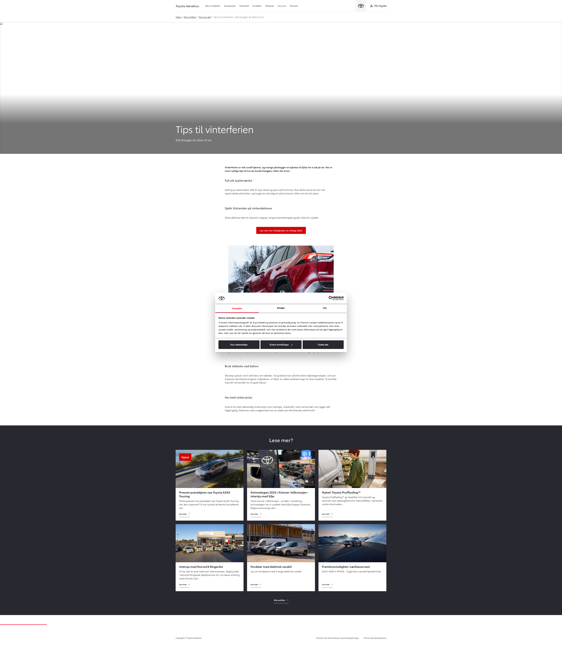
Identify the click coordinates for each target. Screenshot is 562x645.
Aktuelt (294, 5)
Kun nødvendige (238, 344)
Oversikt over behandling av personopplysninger (337, 638)
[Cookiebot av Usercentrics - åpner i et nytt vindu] (331, 298)
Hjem (178, 17)
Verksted (244, 5)
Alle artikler (190, 17)
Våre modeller (212, 5)
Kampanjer (230, 5)
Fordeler (257, 5)
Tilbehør (269, 5)
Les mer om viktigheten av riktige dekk (281, 230)
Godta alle (323, 344)
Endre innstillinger (279, 344)
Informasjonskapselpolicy (375, 638)
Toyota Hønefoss (187, 6)
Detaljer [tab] (281, 308)
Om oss (282, 5)
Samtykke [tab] (237, 308)
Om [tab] (325, 308)
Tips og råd (204, 17)
